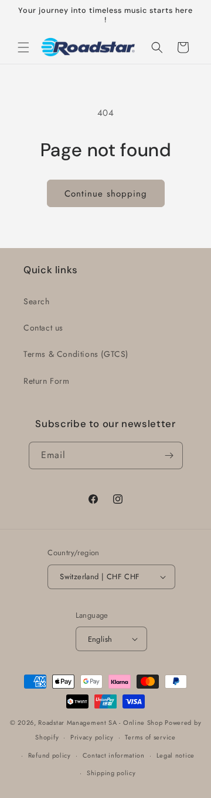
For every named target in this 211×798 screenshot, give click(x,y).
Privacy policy (92, 737)
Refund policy (49, 755)
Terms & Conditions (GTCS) (75, 354)
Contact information (114, 755)
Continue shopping (105, 193)
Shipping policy (111, 773)
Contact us (43, 327)
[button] (23, 47)
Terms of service (150, 737)
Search (36, 301)
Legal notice (175, 755)
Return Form (46, 381)
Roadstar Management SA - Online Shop (100, 722)
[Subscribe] (169, 455)
